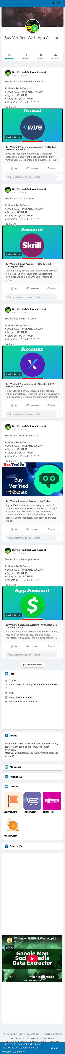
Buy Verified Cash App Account (32, 37)
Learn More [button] (18, 1051)
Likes (13, 786)
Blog (43, 1041)
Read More (10, 106)
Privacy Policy (47, 1038)
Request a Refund (30, 1041)
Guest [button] (57, 2)
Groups (14, 846)
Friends (14, 777)
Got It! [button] (54, 1048)
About (22, 1038)
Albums (14, 767)
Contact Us (32, 1038)
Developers (53, 1041)
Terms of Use (12, 1041)
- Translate (21, 75)
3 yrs (14, 75)
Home (14, 1038)
